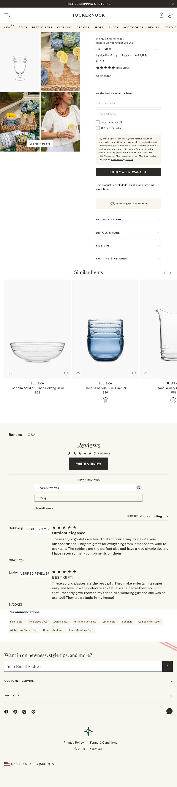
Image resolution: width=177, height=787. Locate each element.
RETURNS (104, 3)
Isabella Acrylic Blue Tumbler (105, 388)
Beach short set (53, 630)
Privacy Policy (73, 742)
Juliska (103, 49)
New (7, 27)
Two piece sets (38, 621)
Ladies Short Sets (149, 621)
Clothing (64, 27)
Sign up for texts (111, 128)
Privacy (129, 159)
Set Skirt (127, 621)
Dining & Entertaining (109, 38)
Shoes (113, 27)
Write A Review (88, 464)
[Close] (173, 4)
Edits (23, 27)
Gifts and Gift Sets (85, 621)
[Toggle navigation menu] (8, 15)
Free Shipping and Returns (132, 203)
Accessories (133, 27)
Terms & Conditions (103, 742)
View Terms (117, 159)
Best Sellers (42, 27)
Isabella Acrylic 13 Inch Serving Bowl (37, 388)
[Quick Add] (10, 373)
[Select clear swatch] (173, 400)
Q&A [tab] (31, 434)
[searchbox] (85, 487)
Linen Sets (109, 621)
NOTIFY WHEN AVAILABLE (128, 172)
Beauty (153, 27)
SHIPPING (86, 3)
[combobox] (88, 497)
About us (11, 695)
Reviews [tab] (15, 434)
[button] (158, 48)
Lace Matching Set (80, 630)
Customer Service (19, 680)
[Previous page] (164, 272)
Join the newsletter (112, 122)
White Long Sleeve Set (23, 630)
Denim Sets (61, 621)
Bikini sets (16, 621)
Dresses (83, 27)
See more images (40, 143)
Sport (99, 27)
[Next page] (170, 272)
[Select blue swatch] (105, 400)
